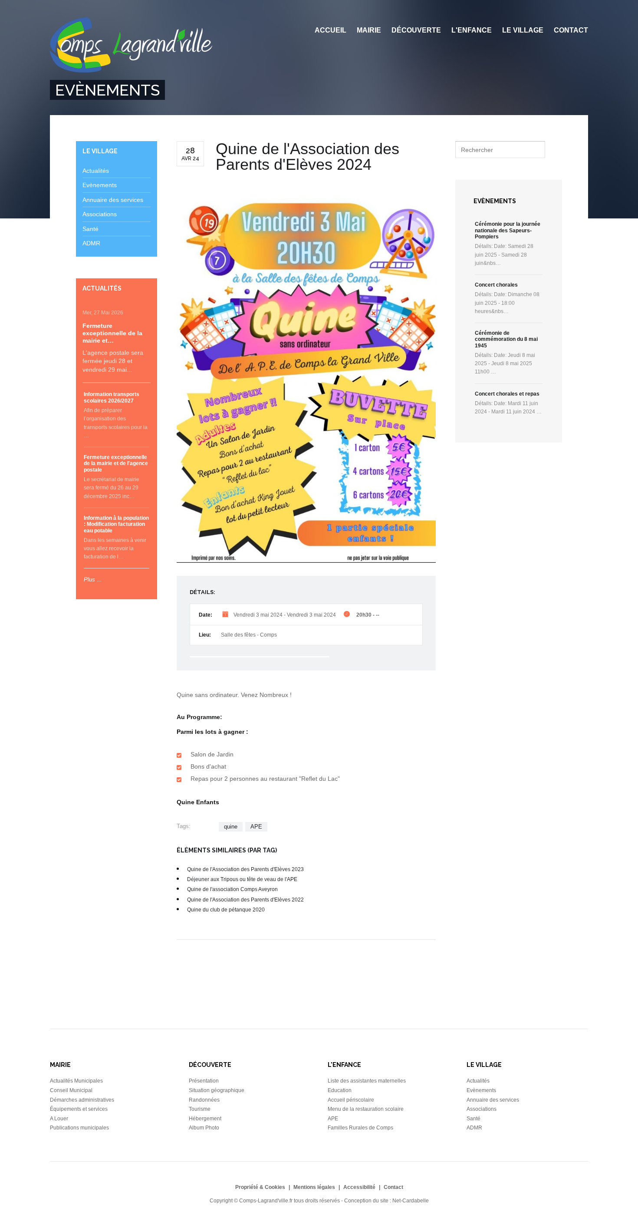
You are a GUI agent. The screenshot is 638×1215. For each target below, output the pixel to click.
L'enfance (471, 30)
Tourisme (199, 1109)
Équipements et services (79, 1109)
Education (340, 1090)
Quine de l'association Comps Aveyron (232, 889)
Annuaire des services (112, 199)
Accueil (330, 30)
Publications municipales (79, 1128)
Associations (99, 214)
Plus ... (93, 579)
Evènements (99, 185)
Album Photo (204, 1128)
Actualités (95, 170)
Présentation (204, 1081)
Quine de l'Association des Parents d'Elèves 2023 (245, 869)
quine (230, 826)
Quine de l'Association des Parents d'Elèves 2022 (245, 900)
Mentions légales (314, 1187)
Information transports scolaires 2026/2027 (111, 397)
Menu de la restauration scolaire (366, 1109)
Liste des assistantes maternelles (367, 1081)
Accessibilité (359, 1187)
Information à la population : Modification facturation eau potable (116, 524)
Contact (571, 30)
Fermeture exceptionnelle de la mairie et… (112, 333)
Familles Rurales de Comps (360, 1128)
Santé (90, 228)
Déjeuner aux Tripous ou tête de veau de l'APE (242, 879)
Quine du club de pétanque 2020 (226, 910)
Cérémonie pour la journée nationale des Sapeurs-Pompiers (507, 230)
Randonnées (204, 1100)
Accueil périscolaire (351, 1100)
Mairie (369, 30)
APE (256, 826)
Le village (522, 30)
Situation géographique (216, 1090)
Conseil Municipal (71, 1090)
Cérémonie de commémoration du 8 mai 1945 (506, 339)
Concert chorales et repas (507, 394)
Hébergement (205, 1119)
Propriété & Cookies (260, 1187)
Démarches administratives (82, 1100)
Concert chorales (496, 285)
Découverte (416, 30)
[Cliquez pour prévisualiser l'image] (306, 380)
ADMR (91, 243)
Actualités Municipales (76, 1081)
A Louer (59, 1119)
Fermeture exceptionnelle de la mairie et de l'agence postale (116, 463)
